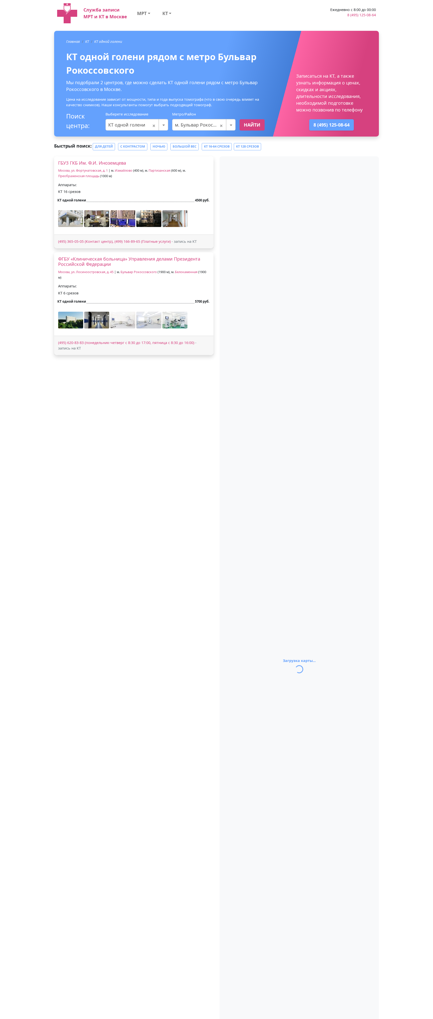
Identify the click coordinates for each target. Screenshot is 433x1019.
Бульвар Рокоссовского (139, 272)
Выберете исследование (126, 114)
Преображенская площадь (78, 176)
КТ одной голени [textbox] (132, 125)
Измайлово (123, 170)
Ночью (159, 146)
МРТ (142, 13)
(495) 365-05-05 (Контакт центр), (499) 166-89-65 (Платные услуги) (114, 241)
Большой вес (184, 146)
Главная (73, 41)
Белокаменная (186, 272)
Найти (252, 125)
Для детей (104, 146)
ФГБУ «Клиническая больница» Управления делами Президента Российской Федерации (129, 261)
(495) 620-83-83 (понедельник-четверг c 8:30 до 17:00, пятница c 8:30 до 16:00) (126, 342)
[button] (70, 218)
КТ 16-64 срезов (217, 146)
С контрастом (132, 146)
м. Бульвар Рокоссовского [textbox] (204, 125)
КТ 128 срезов (247, 146)
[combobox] (136, 125)
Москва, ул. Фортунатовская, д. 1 (83, 170)
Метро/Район (184, 114)
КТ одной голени (108, 41)
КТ (165, 13)
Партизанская (159, 170)
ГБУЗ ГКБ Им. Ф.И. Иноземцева (92, 163)
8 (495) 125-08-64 (361, 15)
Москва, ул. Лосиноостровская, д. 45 (86, 272)
